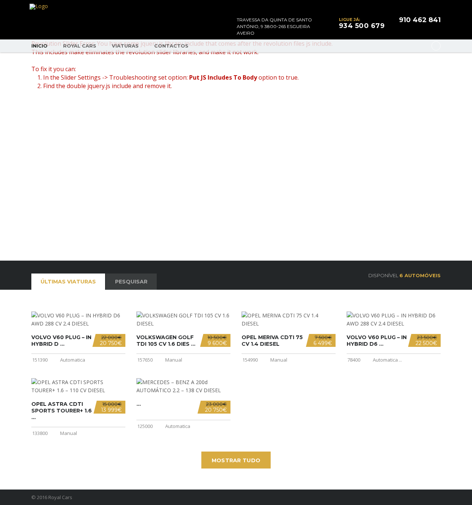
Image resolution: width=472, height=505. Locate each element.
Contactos (171, 46)
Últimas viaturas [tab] (68, 281)
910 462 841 (420, 20)
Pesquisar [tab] (131, 281)
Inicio (39, 46)
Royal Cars (79, 46)
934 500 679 (362, 26)
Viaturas (125, 46)
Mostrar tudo (236, 460)
